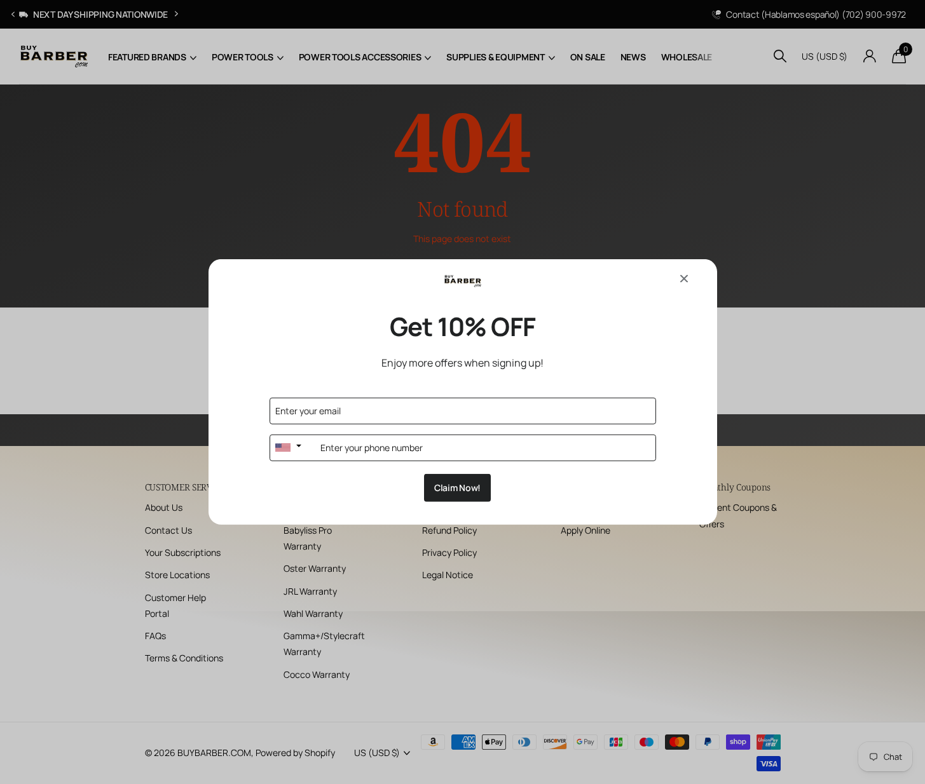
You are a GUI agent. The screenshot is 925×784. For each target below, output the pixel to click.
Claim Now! (457, 488)
